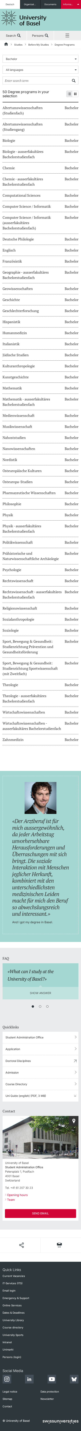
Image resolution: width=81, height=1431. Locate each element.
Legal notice (10, 1391)
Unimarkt (8, 1349)
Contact (7, 1406)
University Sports (13, 1335)
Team (11, 1200)
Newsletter (47, 1398)
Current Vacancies (14, 1276)
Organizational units (32, 4)
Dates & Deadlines (14, 1312)
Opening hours (17, 1195)
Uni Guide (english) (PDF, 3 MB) (26, 1095)
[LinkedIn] (29, 1380)
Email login (9, 1290)
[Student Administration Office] (73, 1121)
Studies (18, 44)
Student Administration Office (24, 1037)
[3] (47, 1006)
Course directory (13, 1327)
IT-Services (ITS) (13, 1283)
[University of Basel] (24, 18)
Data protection (49, 1391)
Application (13, 1049)
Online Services (12, 1305)
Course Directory (16, 1084)
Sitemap (7, 1398)
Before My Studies (38, 44)
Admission (12, 1072)
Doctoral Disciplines (18, 1060)
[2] (40, 1006)
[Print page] (59, 1245)
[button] (21, 1245)
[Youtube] (51, 1380)
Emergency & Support (16, 1298)
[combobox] (40, 59)
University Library (13, 1320)
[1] (33, 1006)
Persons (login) (12, 1357)
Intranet (7, 1342)
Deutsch (10, 4)
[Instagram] (7, 1380)
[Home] (6, 44)
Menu (67, 36)
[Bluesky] (74, 1380)
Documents (50, 4)
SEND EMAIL (40, 1213)
